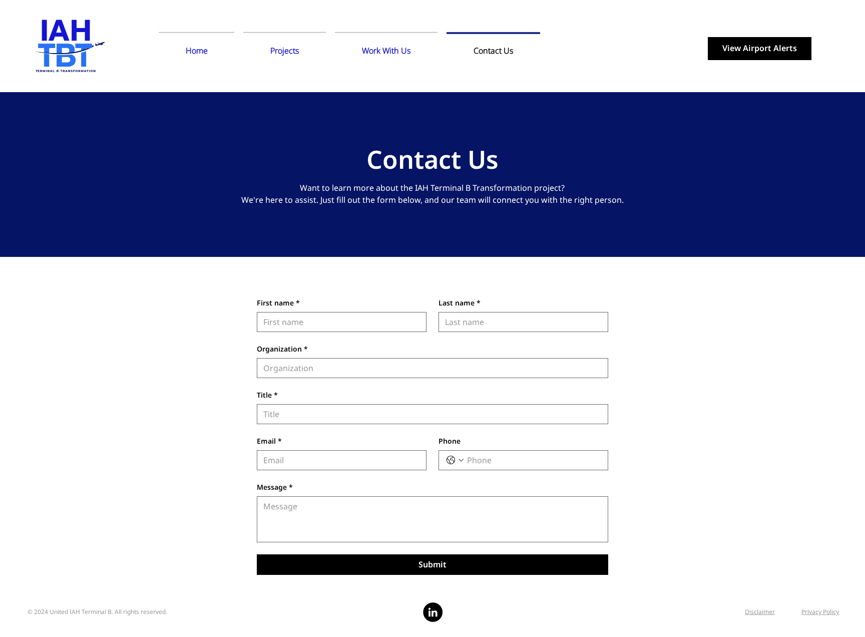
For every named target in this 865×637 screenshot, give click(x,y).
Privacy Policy (820, 611)
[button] (284, 46)
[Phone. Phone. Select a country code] (455, 460)
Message (275, 487)
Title (267, 395)
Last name (460, 302)
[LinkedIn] (433, 612)
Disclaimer (760, 611)
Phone (450, 441)
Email (269, 441)
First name (278, 302)
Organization (282, 349)
